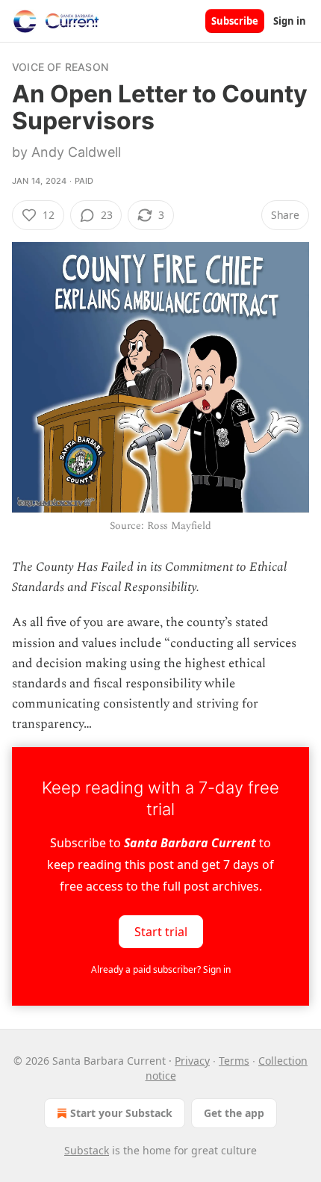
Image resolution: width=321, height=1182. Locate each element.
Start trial (160, 931)
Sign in (289, 21)
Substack (86, 1150)
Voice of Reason (60, 67)
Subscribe (234, 21)
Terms (234, 1060)
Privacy (192, 1060)
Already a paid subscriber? (161, 969)
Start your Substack (121, 1113)
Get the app (234, 1113)
